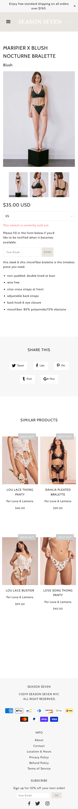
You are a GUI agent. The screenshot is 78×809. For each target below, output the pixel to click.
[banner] (40, 21)
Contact (39, 746)
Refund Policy (39, 763)
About (39, 740)
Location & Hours (39, 751)
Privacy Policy (39, 757)
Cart (68, 21)
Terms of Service (39, 768)
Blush (8, 65)
